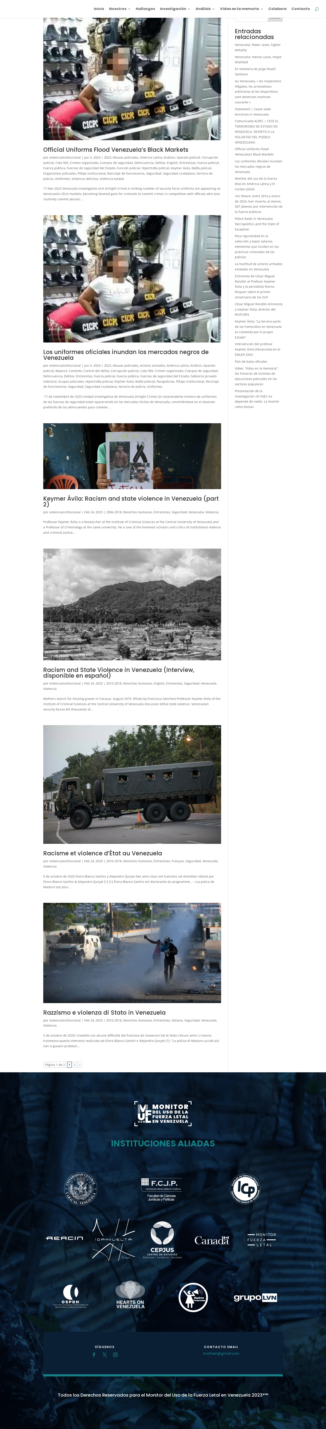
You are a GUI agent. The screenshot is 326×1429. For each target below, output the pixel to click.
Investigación (173, 9)
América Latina (151, 157)
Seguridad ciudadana (179, 173)
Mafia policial (201, 168)
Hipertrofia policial (155, 168)
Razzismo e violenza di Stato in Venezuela (104, 1013)
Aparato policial (188, 157)
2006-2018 (114, 512)
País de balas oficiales (251, 361)
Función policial (128, 168)
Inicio (99, 9)
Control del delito (96, 371)
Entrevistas (187, 163)
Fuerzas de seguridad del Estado (91, 168)
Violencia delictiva (85, 179)
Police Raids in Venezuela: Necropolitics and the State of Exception (257, 224)
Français (178, 861)
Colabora (277, 9)
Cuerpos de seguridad (116, 163)
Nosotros (117, 9)
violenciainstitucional (65, 157)
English (172, 163)
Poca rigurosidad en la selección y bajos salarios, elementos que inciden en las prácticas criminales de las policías (257, 246)
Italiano (177, 1020)
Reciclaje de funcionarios (126, 173)
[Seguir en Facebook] (94, 1354)
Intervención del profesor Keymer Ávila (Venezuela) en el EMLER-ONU (257, 349)
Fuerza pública (54, 168)
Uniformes (62, 179)
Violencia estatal (112, 179)
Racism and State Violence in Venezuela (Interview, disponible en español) (118, 673)
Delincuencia (144, 163)
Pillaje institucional (92, 173)
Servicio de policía (131, 386)
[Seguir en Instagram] (115, 1354)
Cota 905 (61, 163)
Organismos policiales (59, 173)
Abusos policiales (125, 157)
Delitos (160, 163)
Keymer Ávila (180, 168)
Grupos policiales (71, 381)
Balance (61, 371)
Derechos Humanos (137, 512)
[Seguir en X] (104, 1354)
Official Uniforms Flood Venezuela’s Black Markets (115, 150)
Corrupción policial (125, 371)
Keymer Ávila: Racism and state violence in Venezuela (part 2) (131, 501)
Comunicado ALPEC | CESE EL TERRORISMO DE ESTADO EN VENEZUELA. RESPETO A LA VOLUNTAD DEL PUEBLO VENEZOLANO (257, 131)
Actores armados (152, 365)
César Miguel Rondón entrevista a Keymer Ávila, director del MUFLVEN (259, 309)
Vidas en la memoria (239, 9)
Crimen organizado (84, 163)
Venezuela (196, 512)
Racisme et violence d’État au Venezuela (102, 853)
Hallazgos (145, 9)
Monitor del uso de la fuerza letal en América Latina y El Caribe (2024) (256, 183)
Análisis (203, 9)
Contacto (300, 9)
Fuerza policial (208, 163)
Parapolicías (166, 381)
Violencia (212, 512)
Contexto (75, 371)
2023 (107, 157)
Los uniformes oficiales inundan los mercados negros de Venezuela (126, 355)
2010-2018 (114, 683)
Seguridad (153, 173)
